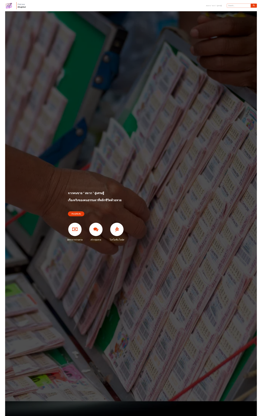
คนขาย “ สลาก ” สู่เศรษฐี (214, 5)
